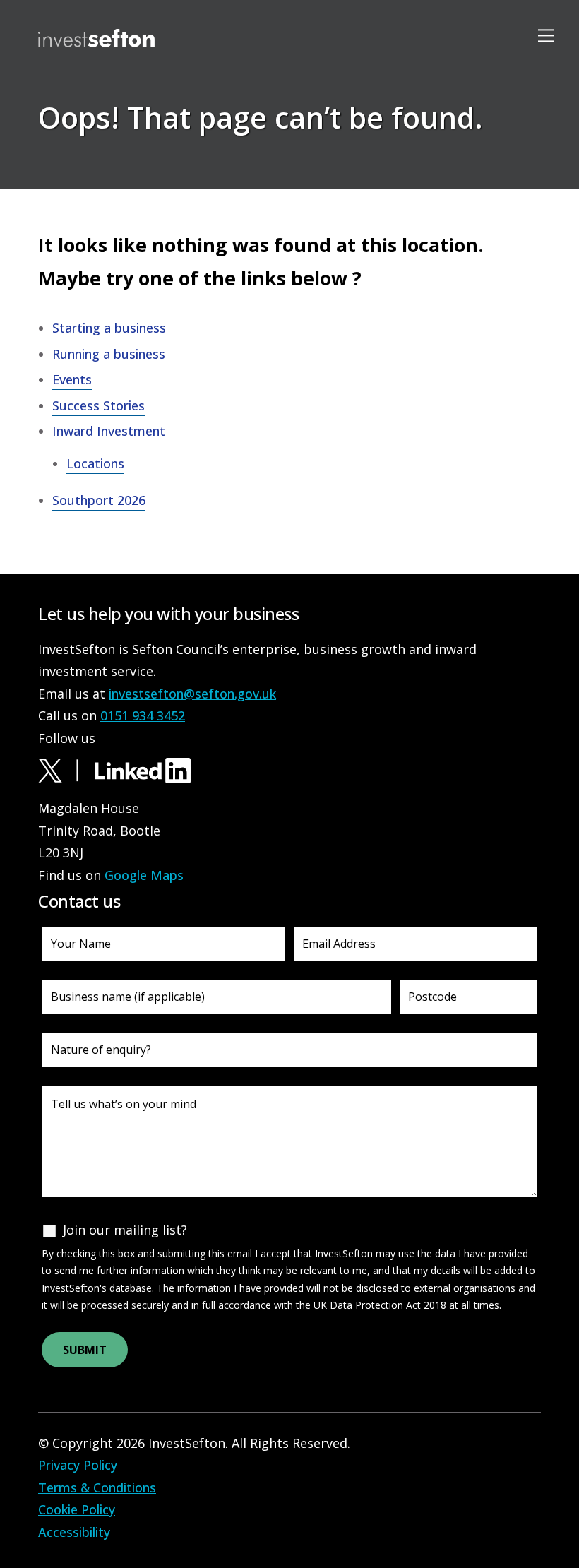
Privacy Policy (77, 1464)
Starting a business (109, 327)
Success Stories (98, 405)
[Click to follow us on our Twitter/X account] (64, 769)
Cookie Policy (76, 1509)
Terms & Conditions (97, 1487)
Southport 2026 (98, 500)
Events (72, 379)
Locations (93, 236)
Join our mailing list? (125, 1230)
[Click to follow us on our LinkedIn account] (143, 769)
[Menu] (548, 35)
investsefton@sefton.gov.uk (192, 693)
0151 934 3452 (142, 715)
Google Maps (144, 875)
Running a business (108, 353)
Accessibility (74, 1532)
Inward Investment (108, 430)
